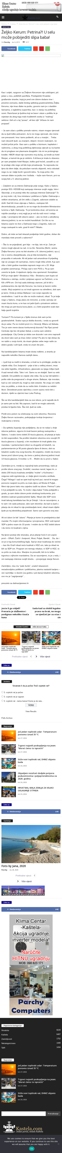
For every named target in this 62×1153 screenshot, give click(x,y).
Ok (31, 1149)
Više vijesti (44, 656)
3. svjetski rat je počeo (13, 692)
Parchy (7, 42)
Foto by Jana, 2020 (13, 866)
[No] (58, 1143)
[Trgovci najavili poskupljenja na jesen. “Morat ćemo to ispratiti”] (31, 638)
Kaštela (4, 1035)
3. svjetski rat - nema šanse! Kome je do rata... (23, 701)
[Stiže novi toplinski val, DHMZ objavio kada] (51, 638)
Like (57, 672)
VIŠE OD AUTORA (39, 627)
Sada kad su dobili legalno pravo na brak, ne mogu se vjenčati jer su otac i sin (46, 613)
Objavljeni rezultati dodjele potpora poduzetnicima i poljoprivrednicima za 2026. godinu (37, 776)
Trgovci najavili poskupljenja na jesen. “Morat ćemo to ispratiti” (30, 649)
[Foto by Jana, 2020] (31, 844)
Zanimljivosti (6, 1039)
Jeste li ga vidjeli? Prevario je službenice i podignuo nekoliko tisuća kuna (15, 613)
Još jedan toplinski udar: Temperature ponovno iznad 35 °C (9, 648)
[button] (57, 17)
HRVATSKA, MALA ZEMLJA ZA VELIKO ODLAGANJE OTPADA (36, 789)
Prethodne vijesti (20, 656)
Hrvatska (6, 27)
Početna (4, 24)
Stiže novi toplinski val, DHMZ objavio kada (51, 647)
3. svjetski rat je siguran (14, 697)
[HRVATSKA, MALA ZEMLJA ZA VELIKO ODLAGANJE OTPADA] (8, 791)
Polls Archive (6, 718)
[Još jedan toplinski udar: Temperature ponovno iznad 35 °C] (10, 638)
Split (3, 1048)
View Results (31, 711)
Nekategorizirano (8, 1043)
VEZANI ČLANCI (22, 627)
